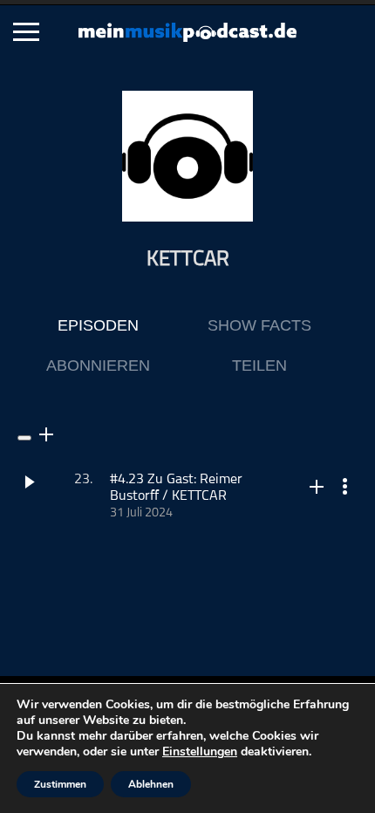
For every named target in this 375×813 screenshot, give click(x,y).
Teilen (259, 365)
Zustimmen (60, 784)
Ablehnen (151, 784)
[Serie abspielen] (24, 438)
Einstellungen (199, 752)
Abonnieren (98, 365)
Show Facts (259, 325)
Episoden (98, 325)
